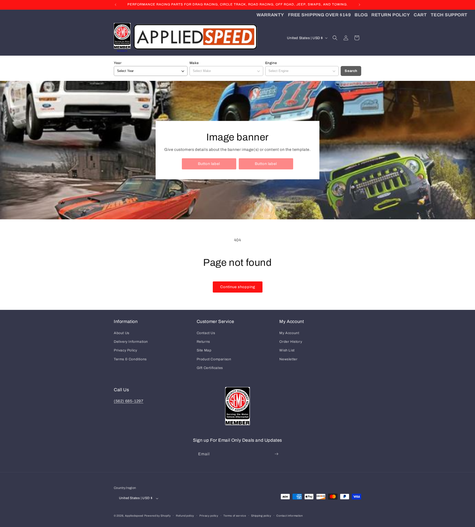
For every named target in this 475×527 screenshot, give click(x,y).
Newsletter (288, 359)
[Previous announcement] (115, 4)
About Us (121, 333)
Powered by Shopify (157, 515)
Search (351, 71)
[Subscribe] (276, 454)
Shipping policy (261, 515)
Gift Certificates (210, 368)
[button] (335, 37)
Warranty (270, 14)
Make (194, 63)
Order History (290, 342)
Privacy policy (208, 515)
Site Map (204, 350)
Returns (203, 342)
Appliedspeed (134, 515)
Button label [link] (209, 164)
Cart (420, 14)
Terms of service (234, 515)
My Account (289, 333)
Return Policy (390, 14)
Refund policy (185, 515)
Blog (361, 14)
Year (117, 63)
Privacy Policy (125, 350)
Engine (271, 63)
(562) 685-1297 (128, 401)
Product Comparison (214, 359)
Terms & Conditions (130, 359)
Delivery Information (131, 342)
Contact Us (206, 333)
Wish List (286, 350)
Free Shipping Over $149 (319, 14)
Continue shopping (237, 287)
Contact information (289, 515)
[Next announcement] (359, 4)
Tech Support (449, 14)
